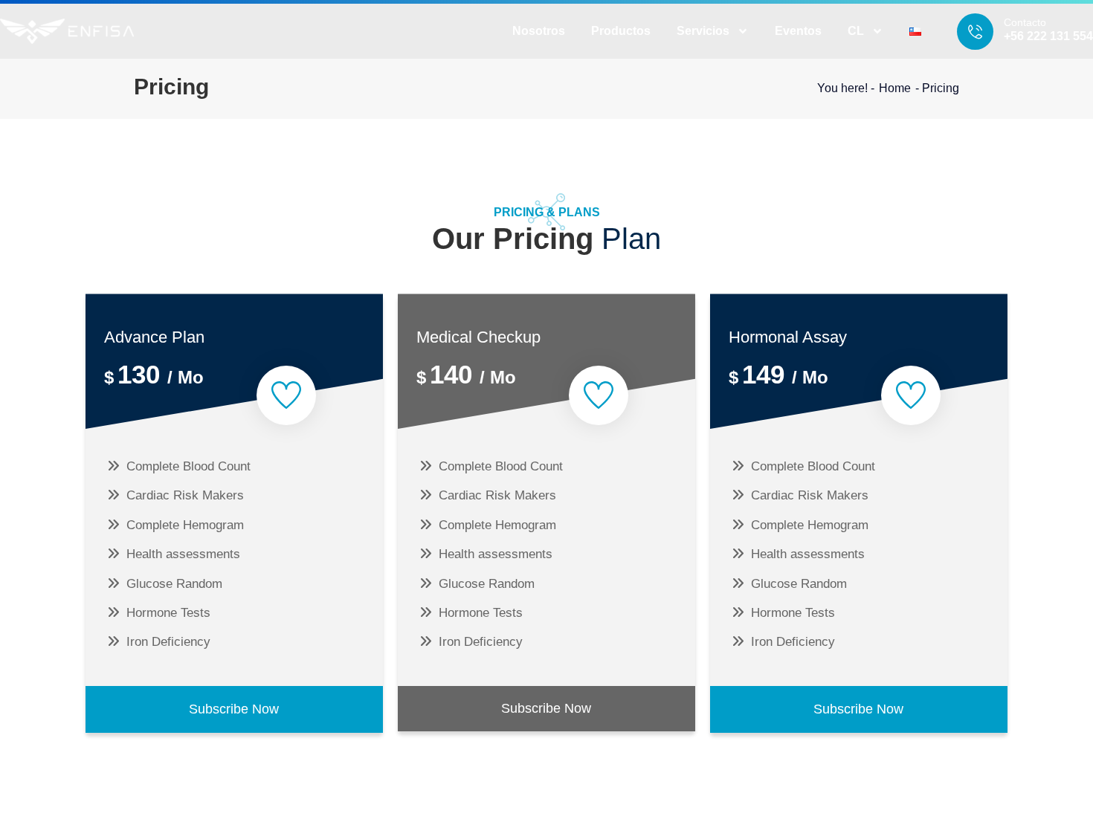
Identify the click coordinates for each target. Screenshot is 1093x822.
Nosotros (538, 31)
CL (856, 31)
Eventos (798, 31)
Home (895, 88)
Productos (621, 31)
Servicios (703, 31)
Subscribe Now (234, 709)
